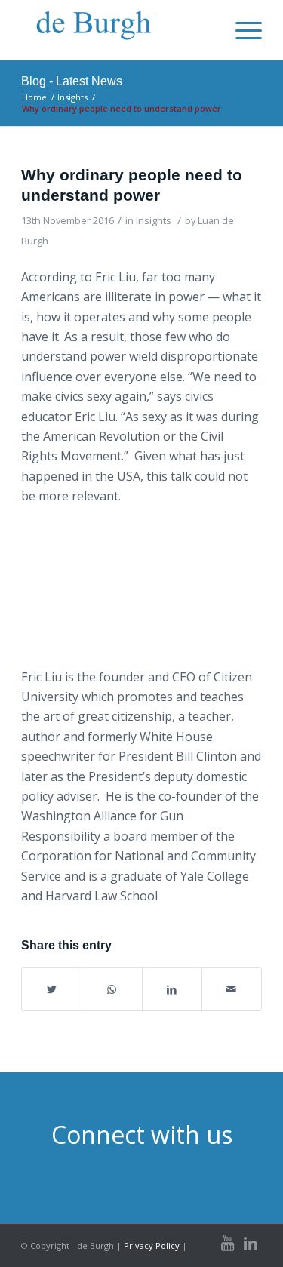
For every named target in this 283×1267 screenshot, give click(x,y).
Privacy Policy (152, 1245)
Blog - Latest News (71, 81)
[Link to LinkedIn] (250, 1243)
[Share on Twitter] (52, 989)
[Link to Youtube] (228, 1243)
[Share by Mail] (231, 989)
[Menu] (241, 30)
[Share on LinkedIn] (172, 989)
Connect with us (141, 1134)
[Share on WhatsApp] (111, 989)
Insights (153, 220)
